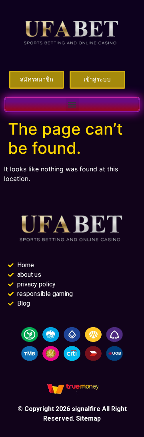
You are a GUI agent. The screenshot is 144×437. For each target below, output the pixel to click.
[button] (72, 104)
